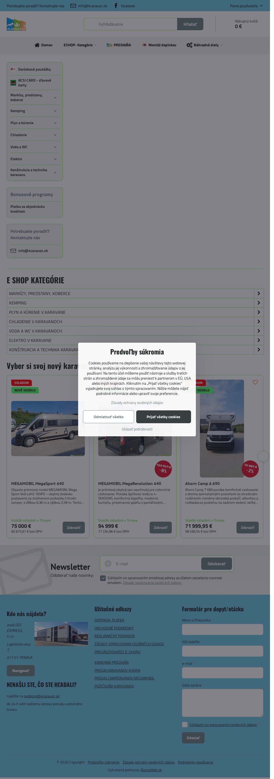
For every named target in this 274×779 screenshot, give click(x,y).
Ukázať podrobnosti (137, 428)
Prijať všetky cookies (163, 416)
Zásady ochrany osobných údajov (137, 402)
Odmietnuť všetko (108, 416)
